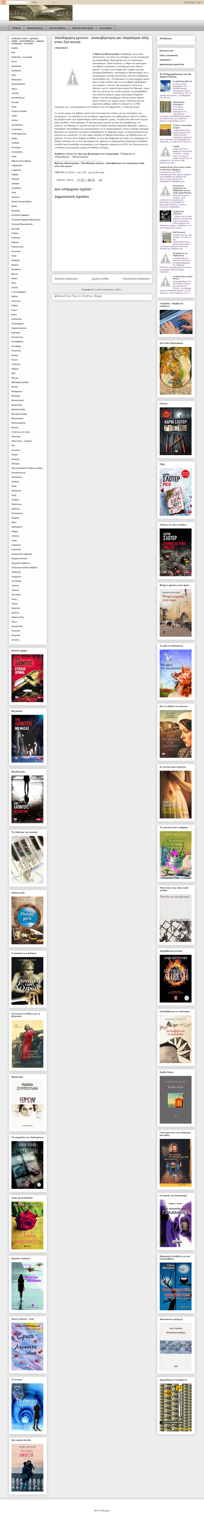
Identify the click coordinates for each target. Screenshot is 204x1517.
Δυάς (13, 192)
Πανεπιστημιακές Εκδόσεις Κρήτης (27, 468)
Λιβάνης (70, 180)
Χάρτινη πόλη (17, 617)
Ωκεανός (15, 640)
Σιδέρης (14, 531)
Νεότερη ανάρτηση (66, 278)
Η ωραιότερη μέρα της (182, 81)
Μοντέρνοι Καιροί (19, 414)
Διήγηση (15, 179)
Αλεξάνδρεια (17, 125)
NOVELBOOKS (18, 84)
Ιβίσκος (14, 274)
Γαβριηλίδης (16, 165)
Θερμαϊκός (16, 269)
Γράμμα (14, 174)
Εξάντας (15, 242)
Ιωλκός (14, 287)
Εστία (13, 256)
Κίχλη (14, 310)
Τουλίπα (15, 585)
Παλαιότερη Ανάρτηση (136, 278)
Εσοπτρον (16, 251)
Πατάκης (15, 482)
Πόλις (14, 522)
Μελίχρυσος (16, 391)
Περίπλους (16, 491)
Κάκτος (14, 296)
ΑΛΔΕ (14, 116)
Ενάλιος (15, 233)
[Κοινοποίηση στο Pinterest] (93, 180)
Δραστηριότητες (35, 28)
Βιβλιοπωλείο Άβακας (21, 161)
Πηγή (13, 495)
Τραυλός (15, 590)
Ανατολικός (16, 129)
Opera (14, 89)
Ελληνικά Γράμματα (20, 215)
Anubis (14, 48)
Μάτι (13, 373)
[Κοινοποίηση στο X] (85, 180)
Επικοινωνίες (17, 247)
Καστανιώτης (17, 337)
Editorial (16, 28)
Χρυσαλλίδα (16, 626)
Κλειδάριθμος (17, 342)
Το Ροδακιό (16, 581)
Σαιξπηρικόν (16, 527)
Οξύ (13, 445)
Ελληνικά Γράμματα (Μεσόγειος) (25, 220)
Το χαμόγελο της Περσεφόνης (180, 254)
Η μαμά (176, 146)
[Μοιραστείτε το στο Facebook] (89, 180)
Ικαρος (14, 278)
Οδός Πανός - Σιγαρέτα (21, 441)
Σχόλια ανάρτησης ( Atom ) (108, 289)
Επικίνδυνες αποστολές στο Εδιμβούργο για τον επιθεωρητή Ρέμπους (182, 189)
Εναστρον (15, 238)
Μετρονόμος (16, 405)
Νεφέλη (14, 427)
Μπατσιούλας (17, 418)
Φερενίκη (15, 608)
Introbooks (16, 71)
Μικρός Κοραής (18, 409)
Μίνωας (14, 378)
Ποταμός (15, 518)
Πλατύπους (16, 504)
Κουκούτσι (16, 351)
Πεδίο (14, 486)
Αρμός (14, 138)
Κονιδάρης (16, 346)
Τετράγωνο (16, 577)
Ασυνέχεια (16, 147)
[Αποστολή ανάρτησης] (100, 180)
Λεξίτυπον (16, 364)
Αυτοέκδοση (16, 152)
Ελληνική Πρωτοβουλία (22, 224)
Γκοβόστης (16, 170)
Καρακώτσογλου (19, 328)
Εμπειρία (15, 229)
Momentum (16, 80)
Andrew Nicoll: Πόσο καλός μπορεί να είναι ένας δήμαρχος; (175, 168)
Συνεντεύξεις (105, 28)
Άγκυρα (14, 102)
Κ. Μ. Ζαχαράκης (18, 292)
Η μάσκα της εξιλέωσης (178, 212)
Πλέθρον (15, 500)
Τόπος (14, 599)
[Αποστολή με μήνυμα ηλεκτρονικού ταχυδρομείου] (78, 180)
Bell (13, 52)
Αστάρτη (15, 143)
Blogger (105, 1510)
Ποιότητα (15, 509)
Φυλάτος (15, 613)
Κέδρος (14, 305)
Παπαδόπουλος (18, 473)
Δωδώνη (15, 197)
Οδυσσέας (16, 437)
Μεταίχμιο (15, 396)
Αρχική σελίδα (100, 278)
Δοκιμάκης (16, 188)
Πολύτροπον (17, 513)
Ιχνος (13, 283)
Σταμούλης (16, 545)
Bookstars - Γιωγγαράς (21, 57)
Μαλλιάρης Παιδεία (19, 382)
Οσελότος (15, 450)
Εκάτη (14, 206)
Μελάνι (14, 387)
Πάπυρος (15, 464)
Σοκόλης (15, 536)
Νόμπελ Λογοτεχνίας (83, 28)
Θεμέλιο (14, 265)
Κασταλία (15, 333)
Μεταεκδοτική (17, 400)
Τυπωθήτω (16, 595)
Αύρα (13, 156)
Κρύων (14, 360)
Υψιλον (14, 604)
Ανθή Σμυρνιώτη (18, 134)
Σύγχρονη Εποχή (19, 558)
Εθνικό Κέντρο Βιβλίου (21, 202)
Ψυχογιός (15, 631)
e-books (15, 93)
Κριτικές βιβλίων (58, 28)
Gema (14, 61)
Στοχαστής (16, 549)
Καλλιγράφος (17, 324)
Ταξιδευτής (16, 572)
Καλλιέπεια (16, 319)
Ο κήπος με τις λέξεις (20, 432)
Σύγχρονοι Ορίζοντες (20, 563)
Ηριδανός (15, 260)
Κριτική (14, 355)
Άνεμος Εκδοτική (19, 111)
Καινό (14, 314)
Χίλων (14, 622)
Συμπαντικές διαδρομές (21, 554)
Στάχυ (14, 540)
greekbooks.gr (18, 98)
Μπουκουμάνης (18, 423)
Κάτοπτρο (15, 301)
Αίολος (14, 120)
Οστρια (14, 455)
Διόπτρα (15, 184)
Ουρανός (15, 459)
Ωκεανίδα (15, 635)
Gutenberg (16, 66)
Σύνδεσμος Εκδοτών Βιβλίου (24, 568)
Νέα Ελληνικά (179, 232)
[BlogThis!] (82, 180)
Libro (13, 75)
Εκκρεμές (15, 211)
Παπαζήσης (16, 477)
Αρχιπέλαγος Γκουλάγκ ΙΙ (179, 103)
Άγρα (13, 107)
